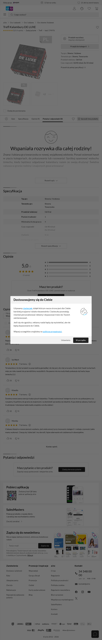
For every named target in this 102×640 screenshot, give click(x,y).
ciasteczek (27, 308)
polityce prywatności (52, 331)
